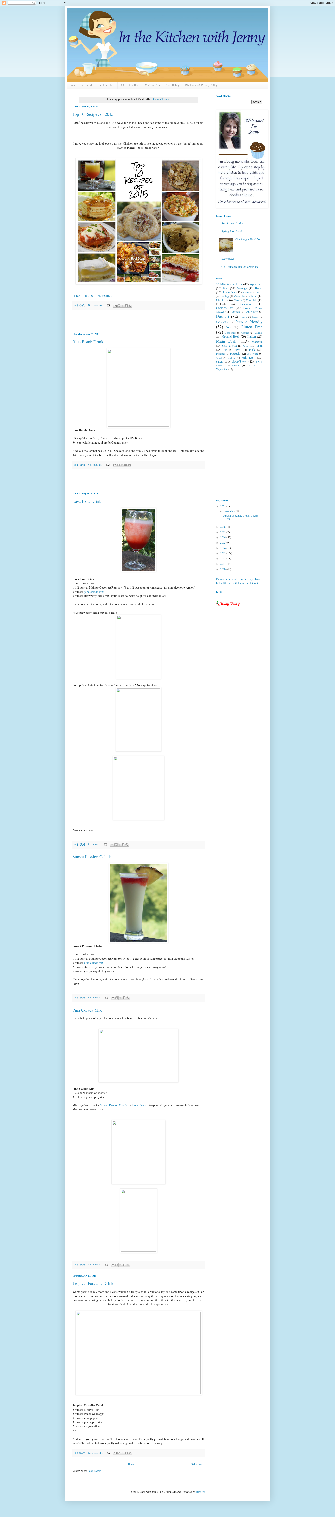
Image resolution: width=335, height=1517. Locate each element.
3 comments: (94, 997)
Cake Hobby (172, 85)
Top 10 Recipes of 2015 (93, 114)
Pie (225, 350)
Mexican (257, 341)
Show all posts (161, 99)
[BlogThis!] (119, 306)
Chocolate (251, 300)
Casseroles (239, 296)
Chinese (238, 300)
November (230, 511)
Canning (224, 296)
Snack (219, 361)
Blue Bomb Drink (88, 341)
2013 (223, 553)
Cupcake (236, 311)
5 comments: (94, 1264)
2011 (223, 563)
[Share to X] (122, 306)
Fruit (228, 327)
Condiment (246, 304)
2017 (223, 532)
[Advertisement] (138, 321)
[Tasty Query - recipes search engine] (228, 606)
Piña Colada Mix (87, 1010)
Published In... (107, 85)
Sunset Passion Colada (92, 856)
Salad (219, 358)
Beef (226, 288)
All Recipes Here (130, 85)
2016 (223, 537)
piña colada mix (94, 592)
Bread (258, 288)
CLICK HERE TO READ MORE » (92, 296)
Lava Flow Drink (87, 501)
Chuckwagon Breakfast (248, 239)
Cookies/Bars (224, 307)
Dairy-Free (252, 311)
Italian (251, 336)
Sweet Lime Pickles (232, 223)
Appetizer (256, 284)
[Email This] (115, 306)
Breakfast (229, 292)
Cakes (259, 292)
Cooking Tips (152, 85)
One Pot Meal (229, 346)
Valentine (253, 365)
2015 (223, 542)
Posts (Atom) (95, 1470)
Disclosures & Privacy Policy (201, 85)
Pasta (259, 345)
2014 (223, 548)
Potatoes (220, 353)
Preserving (252, 353)
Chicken (221, 300)
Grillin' (258, 332)
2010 (223, 569)
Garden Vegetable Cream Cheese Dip (240, 517)
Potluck (235, 353)
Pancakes (247, 346)
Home (72, 85)
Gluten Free (251, 326)
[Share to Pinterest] (130, 306)
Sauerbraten (227, 258)
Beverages (242, 288)
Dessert (222, 316)
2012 (223, 558)
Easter (255, 317)
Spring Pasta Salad (231, 231)
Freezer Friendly (248, 321)
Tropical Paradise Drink (93, 1283)
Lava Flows (139, 1105)
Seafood (231, 358)
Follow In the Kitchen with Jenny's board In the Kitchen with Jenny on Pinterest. (238, 581)
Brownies (247, 292)
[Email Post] (108, 305)
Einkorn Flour (223, 322)
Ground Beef (230, 336)
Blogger (200, 1492)
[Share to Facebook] (126, 306)
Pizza (237, 350)
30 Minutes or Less (229, 284)
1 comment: (94, 844)
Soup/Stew (239, 361)
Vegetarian (222, 369)
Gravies (245, 332)
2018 (223, 527)
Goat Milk (230, 332)
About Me (87, 85)
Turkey (236, 365)
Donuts (243, 317)
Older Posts (197, 1464)
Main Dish (226, 341)
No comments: (95, 305)
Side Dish (248, 357)
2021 (223, 506)
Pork (252, 349)
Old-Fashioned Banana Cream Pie (239, 267)
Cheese (253, 296)
